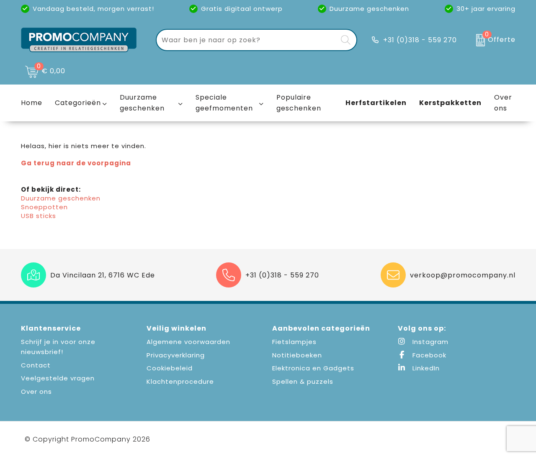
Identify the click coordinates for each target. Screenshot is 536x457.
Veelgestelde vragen (58, 378)
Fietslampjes (294, 341)
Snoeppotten (44, 207)
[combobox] (246, 40)
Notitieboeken (297, 355)
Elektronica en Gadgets (313, 368)
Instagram (429, 341)
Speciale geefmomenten (224, 102)
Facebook (428, 355)
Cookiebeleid (170, 368)
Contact (36, 365)
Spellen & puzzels (302, 381)
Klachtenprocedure (180, 381)
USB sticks (38, 215)
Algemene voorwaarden (188, 341)
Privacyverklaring (176, 355)
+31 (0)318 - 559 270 (420, 40)
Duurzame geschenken (142, 102)
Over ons (36, 391)
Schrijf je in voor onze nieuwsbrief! (58, 346)
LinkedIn (425, 368)
